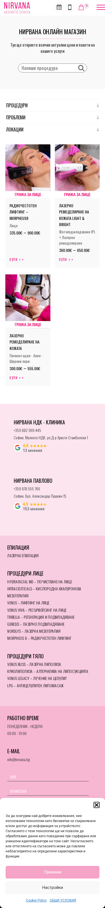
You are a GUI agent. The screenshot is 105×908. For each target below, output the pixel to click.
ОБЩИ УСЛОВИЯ (63, 900)
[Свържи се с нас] (69, 7)
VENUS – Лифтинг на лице (28, 603)
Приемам (52, 872)
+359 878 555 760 (27, 488)
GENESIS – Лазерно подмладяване (35, 624)
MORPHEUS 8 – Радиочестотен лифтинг (39, 638)
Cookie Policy (36, 900)
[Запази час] (59, 7)
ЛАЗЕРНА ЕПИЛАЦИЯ (23, 555)
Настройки (52, 887)
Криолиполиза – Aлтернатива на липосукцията (47, 671)
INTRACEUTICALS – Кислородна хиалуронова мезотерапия (44, 592)
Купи (14, 259)
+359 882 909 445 (27, 430)
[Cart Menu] (81, 7)
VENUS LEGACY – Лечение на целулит (37, 678)
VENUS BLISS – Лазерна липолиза (34, 664)
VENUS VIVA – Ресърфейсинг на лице (36, 610)
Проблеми (15, 117)
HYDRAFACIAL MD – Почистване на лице (39, 581)
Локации (15, 129)
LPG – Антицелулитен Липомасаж (35, 685)
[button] (96, 805)
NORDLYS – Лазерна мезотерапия (33, 631)
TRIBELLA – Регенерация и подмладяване (40, 617)
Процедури (17, 105)
